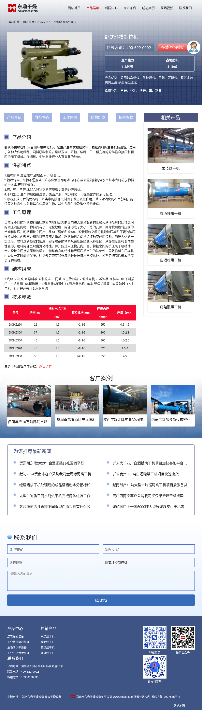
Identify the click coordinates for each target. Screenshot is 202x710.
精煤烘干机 (47, 653)
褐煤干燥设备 (53, 697)
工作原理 (70, 117)
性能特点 (42, 117)
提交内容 (101, 600)
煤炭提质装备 (15, 636)
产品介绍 (14, 117)
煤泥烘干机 (47, 642)
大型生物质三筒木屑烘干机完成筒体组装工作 (54, 495)
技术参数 (126, 117)
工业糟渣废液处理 (62, 22)
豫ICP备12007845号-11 (167, 697)
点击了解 (45, 366)
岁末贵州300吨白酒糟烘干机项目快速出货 (145, 473)
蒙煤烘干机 (47, 647)
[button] (42, 89)
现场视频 (167, 8)
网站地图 (179, 705)
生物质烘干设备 (17, 647)
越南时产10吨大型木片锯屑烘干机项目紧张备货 (149, 484)
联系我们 (185, 8)
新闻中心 (111, 8)
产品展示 (92, 8)
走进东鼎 (129, 8)
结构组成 (98, 117)
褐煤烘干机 (47, 636)
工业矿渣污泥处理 (18, 653)
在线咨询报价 (173, 47)
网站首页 (74, 8)
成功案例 (148, 8)
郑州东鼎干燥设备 (33, 697)
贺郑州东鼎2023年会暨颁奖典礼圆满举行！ (53, 462)
